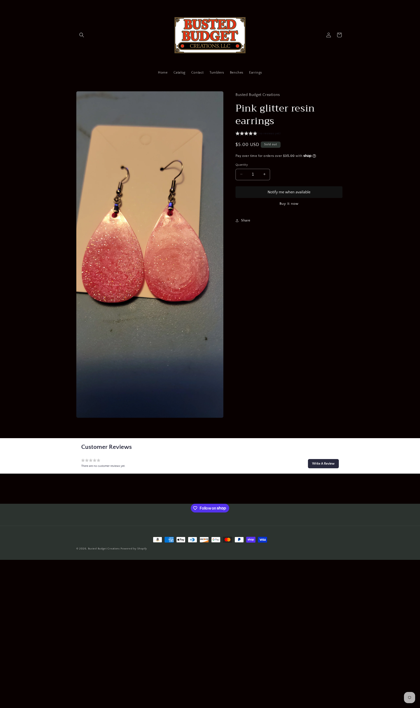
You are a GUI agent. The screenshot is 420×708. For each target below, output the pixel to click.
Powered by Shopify (134, 548)
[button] (81, 35)
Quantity (242, 164)
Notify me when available (289, 192)
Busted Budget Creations (104, 548)
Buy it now (289, 203)
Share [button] (245, 220)
